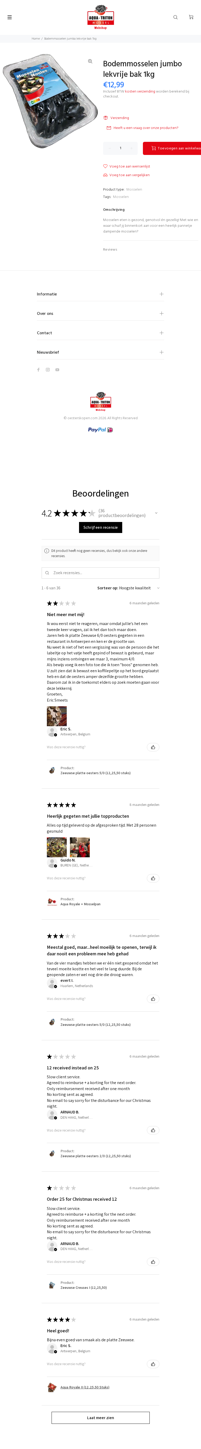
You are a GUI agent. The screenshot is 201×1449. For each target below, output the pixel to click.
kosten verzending (140, 92)
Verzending (119, 118)
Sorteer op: (107, 588)
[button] (156, 513)
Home (36, 38)
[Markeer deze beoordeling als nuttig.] (153, 747)
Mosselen (134, 190)
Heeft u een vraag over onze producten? (146, 128)
